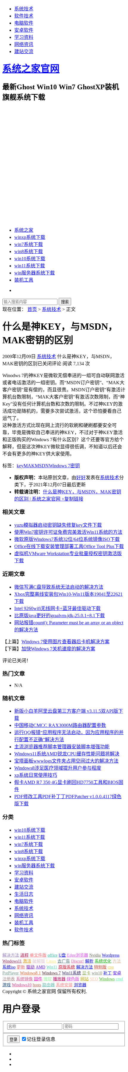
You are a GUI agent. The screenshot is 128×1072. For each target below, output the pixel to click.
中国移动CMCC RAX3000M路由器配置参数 (60, 725)
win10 (97, 973)
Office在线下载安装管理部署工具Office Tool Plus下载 (69, 546)
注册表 (8, 979)
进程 (24, 955)
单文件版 (38, 955)
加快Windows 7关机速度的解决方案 (58, 648)
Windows (107, 979)
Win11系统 (71, 973)
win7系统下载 (28, 244)
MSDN (42, 465)
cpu (111, 967)
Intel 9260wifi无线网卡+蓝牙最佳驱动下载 (57, 608)
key (20, 465)
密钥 (75, 465)
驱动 (30, 967)
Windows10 (22, 985)
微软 (47, 979)
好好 (81, 477)
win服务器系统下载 (34, 272)
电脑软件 (23, 23)
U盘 (62, 955)
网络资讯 (23, 44)
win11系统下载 (29, 265)
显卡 (86, 973)
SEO (94, 979)
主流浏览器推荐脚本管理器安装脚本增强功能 (62, 746)
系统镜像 (24, 979)
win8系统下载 (28, 251)
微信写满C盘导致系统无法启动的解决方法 (58, 587)
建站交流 (23, 51)
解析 (89, 961)
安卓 (117, 973)
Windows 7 (59, 465)
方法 (117, 961)
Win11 (51, 967)
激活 (27, 961)
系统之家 (23, 230)
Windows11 (12, 961)
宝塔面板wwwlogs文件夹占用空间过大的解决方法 (66, 760)
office (52, 955)
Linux (51, 961)
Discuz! (77, 961)
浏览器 (80, 985)
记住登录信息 (41, 1039)
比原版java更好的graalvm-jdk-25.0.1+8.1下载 (59, 615)
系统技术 (23, 8)
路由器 (48, 985)
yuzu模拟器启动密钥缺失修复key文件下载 (58, 525)
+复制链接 (71, 498)
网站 (84, 979)
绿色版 (73, 979)
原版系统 (66, 967)
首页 (32, 309)
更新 (21, 967)
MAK (29, 465)
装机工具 (23, 279)
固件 (38, 979)
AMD (40, 967)
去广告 (63, 961)
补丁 (107, 973)
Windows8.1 (30, 973)
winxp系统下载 (29, 237)
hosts (37, 985)
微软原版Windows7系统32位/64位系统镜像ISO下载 (67, 539)
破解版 (38, 961)
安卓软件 (23, 30)
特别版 (100, 967)
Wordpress (110, 955)
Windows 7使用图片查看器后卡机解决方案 (65, 641)
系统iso (8, 967)
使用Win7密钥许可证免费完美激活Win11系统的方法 (68, 532)
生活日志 (23, 894)
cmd (119, 979)
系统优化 (103, 961)
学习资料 (23, 37)
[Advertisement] (64, 164)
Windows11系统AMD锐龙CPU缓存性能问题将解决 (66, 753)
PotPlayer (10, 973)
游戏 (6, 985)
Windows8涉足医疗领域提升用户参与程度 (57, 768)
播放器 (59, 979)
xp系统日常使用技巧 (35, 775)
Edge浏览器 (77, 955)
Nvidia (95, 955)
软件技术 (23, 15)
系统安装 (64, 985)
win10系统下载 (29, 258)
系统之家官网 (31, 68)
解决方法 (10, 955)
